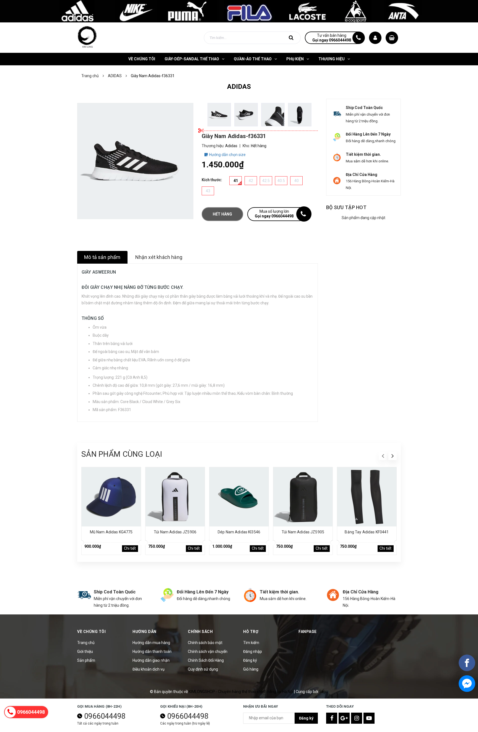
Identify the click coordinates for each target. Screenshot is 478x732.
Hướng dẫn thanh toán (152, 651)
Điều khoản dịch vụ (149, 669)
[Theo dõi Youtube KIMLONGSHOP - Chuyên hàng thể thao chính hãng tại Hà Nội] (369, 718)
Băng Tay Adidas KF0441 (367, 532)
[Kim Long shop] (239, 11)
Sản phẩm (86, 660)
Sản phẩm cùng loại (121, 454)
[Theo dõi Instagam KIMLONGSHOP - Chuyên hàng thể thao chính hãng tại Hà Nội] (356, 718)
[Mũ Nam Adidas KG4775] (111, 496)
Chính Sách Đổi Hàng (206, 660)
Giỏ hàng (250, 669)
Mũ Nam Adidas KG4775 (111, 532)
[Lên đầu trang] (467, 703)
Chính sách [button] (200, 631)
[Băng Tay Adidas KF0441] (366, 496)
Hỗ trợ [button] (250, 631)
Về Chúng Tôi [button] (91, 631)
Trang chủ (86, 642)
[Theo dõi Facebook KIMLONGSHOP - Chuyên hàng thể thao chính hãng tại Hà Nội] (331, 718)
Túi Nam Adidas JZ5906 (175, 532)
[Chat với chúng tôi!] (467, 683)
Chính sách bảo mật (205, 642)
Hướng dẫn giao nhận (151, 660)
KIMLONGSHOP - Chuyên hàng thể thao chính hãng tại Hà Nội (241, 691)
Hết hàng (222, 214)
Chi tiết (130, 548)
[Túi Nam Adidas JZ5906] (175, 496)
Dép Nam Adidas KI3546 (239, 532)
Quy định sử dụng (203, 669)
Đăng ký (250, 660)
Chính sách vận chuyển (207, 651)
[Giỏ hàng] (392, 38)
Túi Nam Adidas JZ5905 (303, 532)
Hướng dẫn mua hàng (151, 642)
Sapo (323, 691)
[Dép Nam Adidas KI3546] (239, 496)
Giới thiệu (85, 651)
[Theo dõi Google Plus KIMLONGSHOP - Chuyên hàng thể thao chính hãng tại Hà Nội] (344, 718)
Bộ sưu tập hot (346, 207)
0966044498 (105, 716)
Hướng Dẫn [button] (145, 631)
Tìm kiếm (251, 642)
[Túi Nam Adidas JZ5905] (302, 496)
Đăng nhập (252, 651)
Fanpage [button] (307, 631)
